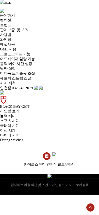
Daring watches (11, 140)
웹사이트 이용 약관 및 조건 (29, 185)
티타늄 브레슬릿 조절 (17, 73)
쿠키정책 (82, 185)
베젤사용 (7, 44)
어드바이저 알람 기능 (17, 59)
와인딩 (5, 39)
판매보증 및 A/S (13, 30)
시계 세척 (8, 83)
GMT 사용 (8, 49)
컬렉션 (5, 20)
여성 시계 (8, 130)
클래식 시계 (9, 126)
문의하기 (7, 15)
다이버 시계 (9, 135)
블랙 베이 (8, 116)
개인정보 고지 (62, 185)
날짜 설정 (8, 68)
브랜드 (5, 25)
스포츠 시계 (9, 121)
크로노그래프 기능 (15, 54)
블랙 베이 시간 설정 (16, 64)
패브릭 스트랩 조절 (15, 78)
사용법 (5, 35)
